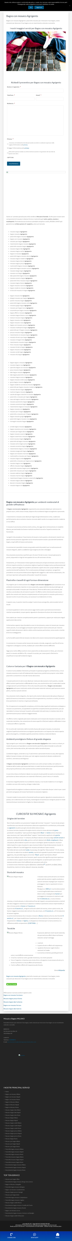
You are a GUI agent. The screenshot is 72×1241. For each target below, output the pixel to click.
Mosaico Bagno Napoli (11, 1120)
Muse (42, 833)
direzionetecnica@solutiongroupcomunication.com (21, 1042)
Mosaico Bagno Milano (11, 1118)
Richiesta (11, 103)
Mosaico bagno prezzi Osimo (13, 998)
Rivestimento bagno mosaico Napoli (15, 1167)
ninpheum (54, 840)
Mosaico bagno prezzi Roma (13, 1136)
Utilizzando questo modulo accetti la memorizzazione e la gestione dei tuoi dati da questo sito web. (32, 152)
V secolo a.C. (32, 906)
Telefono (11, 95)
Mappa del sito (48, 1225)
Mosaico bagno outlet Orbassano (14, 1216)
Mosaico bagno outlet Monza (13, 1203)
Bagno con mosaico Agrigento (16, 976)
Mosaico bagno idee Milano (13, 1110)
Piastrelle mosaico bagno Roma (14, 1162)
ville (25, 840)
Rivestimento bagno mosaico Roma (15, 1170)
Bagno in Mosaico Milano (12, 1102)
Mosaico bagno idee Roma (12, 1115)
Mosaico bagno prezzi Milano (13, 1131)
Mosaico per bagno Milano (12, 1141)
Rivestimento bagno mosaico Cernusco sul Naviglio (19, 1213)
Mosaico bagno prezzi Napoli (13, 1133)
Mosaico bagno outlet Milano (13, 1123)
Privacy (10, 139)
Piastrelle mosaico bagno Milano (14, 1157)
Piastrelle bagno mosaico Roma (14, 1154)
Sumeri (57, 894)
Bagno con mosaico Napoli (12, 1097)
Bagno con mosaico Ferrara (12, 1005)
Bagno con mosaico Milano (12, 1094)
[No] (70, 5)
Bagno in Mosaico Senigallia (13, 1184)
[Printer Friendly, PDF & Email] (11, 984)
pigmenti (12, 828)
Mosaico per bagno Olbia (12, 1179)
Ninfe (48, 840)
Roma (41, 916)
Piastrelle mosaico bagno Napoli (14, 1159)
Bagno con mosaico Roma (12, 1099)
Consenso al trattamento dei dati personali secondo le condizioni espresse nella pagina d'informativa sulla (31, 144)
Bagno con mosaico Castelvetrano (15, 1190)
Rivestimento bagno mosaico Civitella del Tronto (19, 1205)
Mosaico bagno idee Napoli (13, 1112)
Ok (31, 7)
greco (56, 830)
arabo (28, 850)
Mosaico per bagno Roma (12, 1146)
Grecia (23, 906)
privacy (26, 145)
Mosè (37, 855)
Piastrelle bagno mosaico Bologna (15, 1187)
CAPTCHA (10, 157)
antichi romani (58, 838)
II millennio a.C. (45, 899)
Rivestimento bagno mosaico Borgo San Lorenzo (19, 1182)
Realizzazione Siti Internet (17, 1226)
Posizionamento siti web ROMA (34, 1226)
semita (31, 852)
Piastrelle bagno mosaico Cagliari (14, 1200)
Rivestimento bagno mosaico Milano (15, 1165)
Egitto (26, 921)
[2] (44, 864)
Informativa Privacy (20, 1225)
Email (38, 95)
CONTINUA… (32, 923)
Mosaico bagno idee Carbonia (13, 1002)
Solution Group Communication (52, 1226)
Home (7, 1091)
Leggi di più (39, 7)
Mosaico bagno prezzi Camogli (14, 1192)
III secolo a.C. (49, 911)
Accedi (55, 1225)
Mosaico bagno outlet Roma (13, 1128)
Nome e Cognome (14, 87)
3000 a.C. (48, 889)
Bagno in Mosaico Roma (12, 1107)
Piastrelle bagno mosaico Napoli (14, 1152)
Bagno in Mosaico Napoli (12, 1105)
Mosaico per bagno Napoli (12, 1144)
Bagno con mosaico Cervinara (13, 995)
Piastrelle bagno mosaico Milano (14, 1149)
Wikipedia (61, 970)
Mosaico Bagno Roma (11, 1139)
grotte (58, 835)
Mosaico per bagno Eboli (12, 1195)
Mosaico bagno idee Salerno (12, 1009)
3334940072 (12, 1040)
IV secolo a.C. (19, 908)
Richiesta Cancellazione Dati (35, 1225)
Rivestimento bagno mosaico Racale (15, 1208)
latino (49, 833)
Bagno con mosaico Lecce (12, 1210)
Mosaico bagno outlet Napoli (13, 1125)
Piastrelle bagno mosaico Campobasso (16, 1197)
